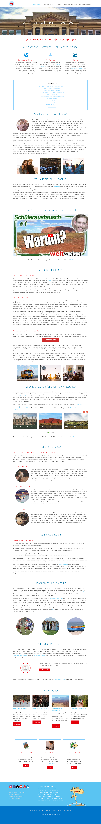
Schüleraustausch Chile (71, 427)
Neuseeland (16, 406)
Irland (35, 406)
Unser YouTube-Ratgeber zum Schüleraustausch (52, 92)
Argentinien (40, 406)
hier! (71, 260)
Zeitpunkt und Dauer (52, 94)
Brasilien (45, 406)
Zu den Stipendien (45, 670)
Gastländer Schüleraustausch (79, 708)
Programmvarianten (52, 98)
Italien (72, 406)
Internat (29, 144)
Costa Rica (57, 406)
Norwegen (81, 406)
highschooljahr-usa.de (24, 396)
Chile (49, 406)
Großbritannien (24, 406)
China (52, 406)
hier (74, 437)
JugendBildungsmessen (77, 68)
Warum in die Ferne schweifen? (52, 90)
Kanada (79, 404)
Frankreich (68, 406)
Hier (53, 609)
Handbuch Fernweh (63, 564)
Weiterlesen (17, 724)
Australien (30, 406)
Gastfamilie (57, 186)
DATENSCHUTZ (53, 810)
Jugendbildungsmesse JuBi (20, 655)
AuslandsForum (51, 763)
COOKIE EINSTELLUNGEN (65, 810)
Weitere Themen (52, 107)
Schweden (16, 408)
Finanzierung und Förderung (52, 102)
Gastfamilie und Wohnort (20, 708)
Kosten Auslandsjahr (52, 100)
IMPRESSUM (45, 810)
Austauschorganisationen (36, 573)
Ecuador (63, 406)
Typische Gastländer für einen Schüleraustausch (52, 96)
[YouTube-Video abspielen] (50, 235)
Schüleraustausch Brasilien (47, 427)
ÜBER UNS (32, 810)
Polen (85, 406)
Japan (76, 406)
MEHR (26, 766)
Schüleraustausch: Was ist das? (52, 88)
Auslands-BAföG (81, 592)
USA (76, 404)
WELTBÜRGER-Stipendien (51, 105)
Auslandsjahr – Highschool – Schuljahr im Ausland (52, 86)
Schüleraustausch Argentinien (22, 427)
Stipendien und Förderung (39, 708)
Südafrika (28, 408)
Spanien (21, 408)
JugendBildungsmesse (15, 798)
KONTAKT (38, 810)
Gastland (50, 280)
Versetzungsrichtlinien (50, 339)
